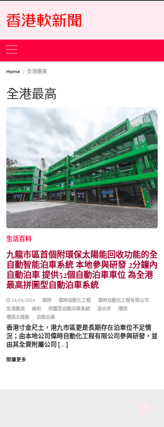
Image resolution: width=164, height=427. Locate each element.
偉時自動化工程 (74, 300)
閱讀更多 (16, 360)
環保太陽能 (17, 317)
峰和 (36, 309)
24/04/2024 (23, 300)
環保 (122, 309)
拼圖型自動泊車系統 (69, 309)
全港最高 (15, 309)
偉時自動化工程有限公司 (123, 300)
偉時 (46, 300)
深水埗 (104, 309)
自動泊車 (46, 317)
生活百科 (19, 239)
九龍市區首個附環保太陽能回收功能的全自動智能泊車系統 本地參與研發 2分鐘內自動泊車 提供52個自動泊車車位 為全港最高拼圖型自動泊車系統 (82, 269)
